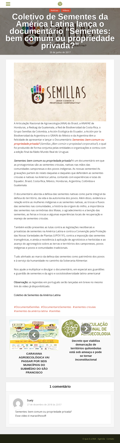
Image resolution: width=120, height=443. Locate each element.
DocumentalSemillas (28, 307)
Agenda (101, 438)
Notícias (54, 10)
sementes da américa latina (32, 311)
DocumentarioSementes (57, 307)
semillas (55, 311)
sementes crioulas (85, 307)
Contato (110, 438)
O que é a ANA (89, 438)
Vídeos (66, 10)
